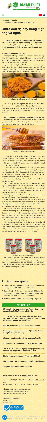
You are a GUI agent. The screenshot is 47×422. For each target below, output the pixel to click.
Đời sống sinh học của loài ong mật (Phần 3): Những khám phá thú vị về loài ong (23, 332)
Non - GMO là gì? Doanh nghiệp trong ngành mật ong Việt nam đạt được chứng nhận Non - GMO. (23, 350)
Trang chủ (5, 20)
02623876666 (14, 389)
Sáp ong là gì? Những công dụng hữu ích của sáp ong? (24, 361)
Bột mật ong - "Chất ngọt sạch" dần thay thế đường (22, 343)
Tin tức (14, 20)
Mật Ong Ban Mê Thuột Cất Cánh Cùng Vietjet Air (22, 299)
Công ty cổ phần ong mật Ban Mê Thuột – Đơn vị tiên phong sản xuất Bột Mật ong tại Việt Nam (24, 287)
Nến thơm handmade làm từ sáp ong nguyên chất (22, 338)
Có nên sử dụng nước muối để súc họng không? (21, 356)
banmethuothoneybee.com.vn (17, 393)
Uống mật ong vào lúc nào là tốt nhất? (17, 366)
